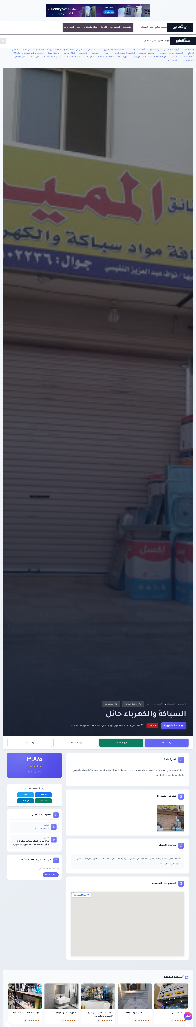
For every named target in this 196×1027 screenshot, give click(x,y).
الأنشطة (90, 27)
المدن (106, 53)
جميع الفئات (188, 57)
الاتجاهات (73, 743)
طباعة (28, 743)
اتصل (165, 743)
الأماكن (15, 50)
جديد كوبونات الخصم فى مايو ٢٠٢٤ (28, 53)
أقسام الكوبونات (137, 50)
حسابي (174, 57)
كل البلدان (34, 57)
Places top (189, 50)
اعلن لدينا (69, 27)
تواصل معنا (53, 53)
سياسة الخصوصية (73, 57)
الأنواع (191, 53)
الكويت (104, 27)
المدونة (95, 53)
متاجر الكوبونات (171, 61)
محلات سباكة (131, 704)
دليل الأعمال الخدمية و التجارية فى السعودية (107, 57)
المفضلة (83, 53)
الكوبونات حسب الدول (124, 53)
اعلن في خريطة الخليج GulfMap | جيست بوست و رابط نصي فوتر (53, 50)
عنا (78, 27)
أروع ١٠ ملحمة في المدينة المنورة (164, 50)
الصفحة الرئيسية (147, 53)
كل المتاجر (20, 57)
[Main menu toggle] (3, 41)
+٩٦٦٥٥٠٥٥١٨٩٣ (42, 829)
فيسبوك (43, 795)
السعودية (115, 27)
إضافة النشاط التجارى (114, 50)
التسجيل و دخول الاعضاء (171, 53)
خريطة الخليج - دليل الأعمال (154, 27)
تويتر (26, 795)
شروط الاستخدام (52, 57)
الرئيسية (127, 27)
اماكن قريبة (69, 53)
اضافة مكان (93, 50)
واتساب (119, 743)
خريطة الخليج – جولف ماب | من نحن (149, 57)
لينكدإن (25, 801)
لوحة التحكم (188, 61)
